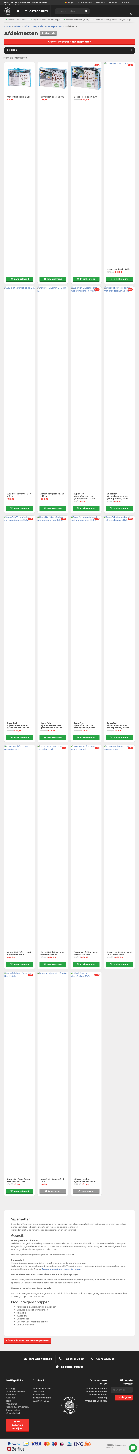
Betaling (10, 1388)
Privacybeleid (13, 1410)
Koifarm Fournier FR (96, 1391)
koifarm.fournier (72, 1367)
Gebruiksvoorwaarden (17, 1407)
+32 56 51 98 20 (74, 1359)
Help (8, 1400)
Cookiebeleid (13, 1413)
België (70, 2)
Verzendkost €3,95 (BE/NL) (77, 19)
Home (7, 26)
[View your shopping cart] (131, 14)
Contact (126, 2)
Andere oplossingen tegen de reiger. (61, 1269)
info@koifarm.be (40, 1359)
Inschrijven (124, 1397)
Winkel (17, 26)
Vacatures (11, 1404)
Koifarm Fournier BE (96, 1388)
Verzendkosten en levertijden (15, 1393)
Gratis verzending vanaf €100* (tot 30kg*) (113, 19)
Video (115, 2)
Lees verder (54, 1191)
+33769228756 (105, 1359)
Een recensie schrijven (17, 1425)
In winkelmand (21, 279)
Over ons (100, 2)
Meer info (49, 33)
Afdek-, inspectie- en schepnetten (43, 26)
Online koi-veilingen (96, 1400)
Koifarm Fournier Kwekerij (98, 1396)
